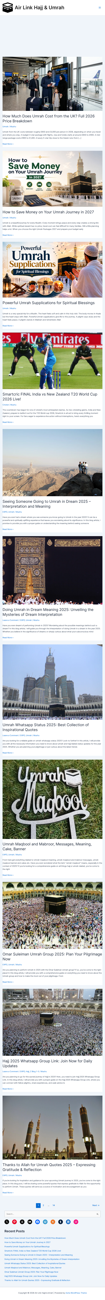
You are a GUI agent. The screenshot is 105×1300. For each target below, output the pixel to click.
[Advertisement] (52, 35)
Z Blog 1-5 (34, 1071)
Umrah (5, 126)
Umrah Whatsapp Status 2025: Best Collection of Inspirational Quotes (34, 1263)
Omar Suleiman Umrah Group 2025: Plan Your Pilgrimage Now (31, 1272)
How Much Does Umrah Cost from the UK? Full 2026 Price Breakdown (35, 1238)
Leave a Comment (10, 620)
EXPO (5, 512)
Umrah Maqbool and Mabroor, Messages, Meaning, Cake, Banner (32, 1268)
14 (54, 1205)
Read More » (8, 144)
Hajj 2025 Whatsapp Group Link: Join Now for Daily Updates (30, 1276)
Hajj (27, 1071)
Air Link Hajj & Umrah (39, 7)
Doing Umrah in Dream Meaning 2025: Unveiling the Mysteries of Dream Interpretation (42, 1259)
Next (95, 1205)
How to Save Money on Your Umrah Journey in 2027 (48, 212)
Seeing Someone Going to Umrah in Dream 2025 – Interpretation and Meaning (38, 1255)
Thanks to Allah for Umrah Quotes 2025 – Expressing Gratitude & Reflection (37, 1280)
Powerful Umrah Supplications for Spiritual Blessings (49, 303)
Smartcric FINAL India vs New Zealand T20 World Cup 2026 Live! (32, 1251)
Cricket (6, 405)
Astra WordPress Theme (76, 1293)
